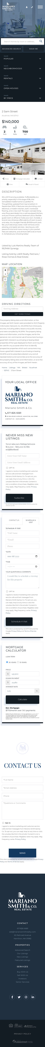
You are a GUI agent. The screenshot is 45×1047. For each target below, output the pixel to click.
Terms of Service (30, 631)
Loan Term (10, 657)
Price (8, 670)
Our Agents (20, 419)
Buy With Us (22, 972)
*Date (8, 552)
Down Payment (12, 678)
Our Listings (22, 953)
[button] (41, 41)
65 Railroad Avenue (22, 937)
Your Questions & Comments (18, 572)
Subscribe (19, 498)
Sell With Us (22, 975)
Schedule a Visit (31, 521)
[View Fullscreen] (5, 279)
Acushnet (33, 368)
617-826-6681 (14, 413)
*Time (8, 562)
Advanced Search (11, 49)
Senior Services (22, 982)
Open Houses (11, 88)
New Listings (22, 957)
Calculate (22, 699)
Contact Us (9, 419)
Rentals (8, 78)
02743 (6, 370)
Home (4, 368)
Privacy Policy (16, 631)
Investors (22, 978)
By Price (8, 98)
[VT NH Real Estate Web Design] (22, 1041)
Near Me (33, 49)
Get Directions (22, 314)
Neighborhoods (13, 68)
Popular (8, 59)
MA (18, 368)
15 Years (22, 662)
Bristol (24, 368)
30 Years (12, 662)
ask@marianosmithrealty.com (22, 932)
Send (22, 853)
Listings (12, 368)
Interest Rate (12, 687)
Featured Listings (22, 960)
